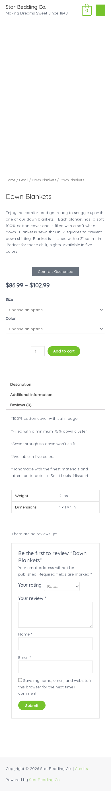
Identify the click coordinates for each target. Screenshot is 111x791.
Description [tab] (20, 384)
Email (24, 657)
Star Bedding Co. (26, 7)
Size (9, 299)
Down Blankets (44, 180)
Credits (81, 768)
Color (11, 318)
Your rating (30, 585)
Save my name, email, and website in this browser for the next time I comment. (55, 687)
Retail (23, 180)
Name (25, 634)
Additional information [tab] (31, 394)
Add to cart (64, 350)
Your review (32, 598)
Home (10, 180)
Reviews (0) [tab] (21, 404)
